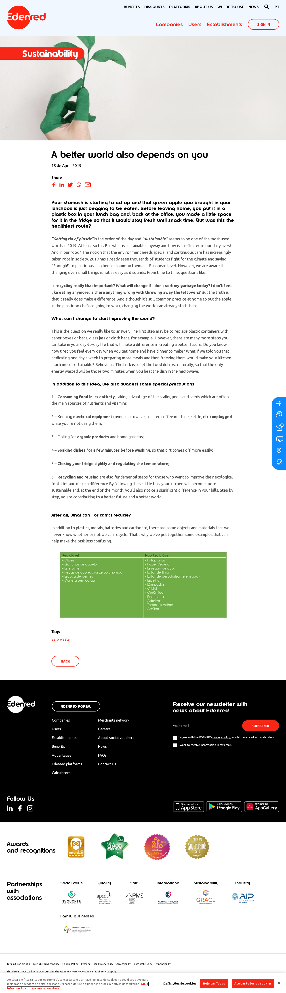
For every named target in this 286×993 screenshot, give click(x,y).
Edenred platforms (67, 764)
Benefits (58, 746)
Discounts (154, 6)
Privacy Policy (76, 971)
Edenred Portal (76, 706)
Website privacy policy (46, 964)
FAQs (102, 755)
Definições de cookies (179, 983)
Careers (104, 729)
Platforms (179, 6)
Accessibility (123, 964)
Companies (169, 24)
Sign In (263, 24)
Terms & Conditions (18, 964)
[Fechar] (279, 983)
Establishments (224, 24)
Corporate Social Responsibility (152, 964)
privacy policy (221, 737)
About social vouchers (116, 738)
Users (195, 24)
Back (65, 661)
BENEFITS (132, 6)
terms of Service (99, 971)
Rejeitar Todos (214, 983)
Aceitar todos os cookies (253, 983)
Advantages (61, 755)
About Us (204, 6)
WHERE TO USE (230, 6)
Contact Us (107, 764)
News (253, 6)
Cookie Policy (70, 964)
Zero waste (60, 639)
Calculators (61, 773)
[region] (143, 983)
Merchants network (113, 720)
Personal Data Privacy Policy (97, 964)
